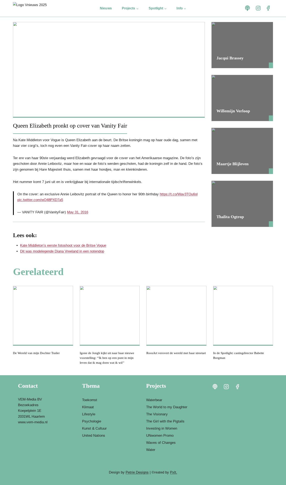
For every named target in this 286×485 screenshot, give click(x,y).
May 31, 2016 (77, 212)
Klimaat (88, 407)
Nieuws (106, 8)
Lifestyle (88, 414)
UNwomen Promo (160, 436)
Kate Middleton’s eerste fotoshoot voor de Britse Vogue (63, 245)
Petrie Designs (137, 472)
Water (150, 450)
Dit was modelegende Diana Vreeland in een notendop (62, 251)
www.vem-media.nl (33, 422)
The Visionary (157, 414)
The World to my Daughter (166, 407)
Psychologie (91, 421)
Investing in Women (161, 428)
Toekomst (89, 400)
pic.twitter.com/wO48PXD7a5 (40, 200)
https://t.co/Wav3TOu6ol (179, 194)
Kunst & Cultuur (94, 428)
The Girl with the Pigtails (165, 421)
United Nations (93, 436)
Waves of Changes (161, 443)
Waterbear (154, 400)
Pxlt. (173, 472)
